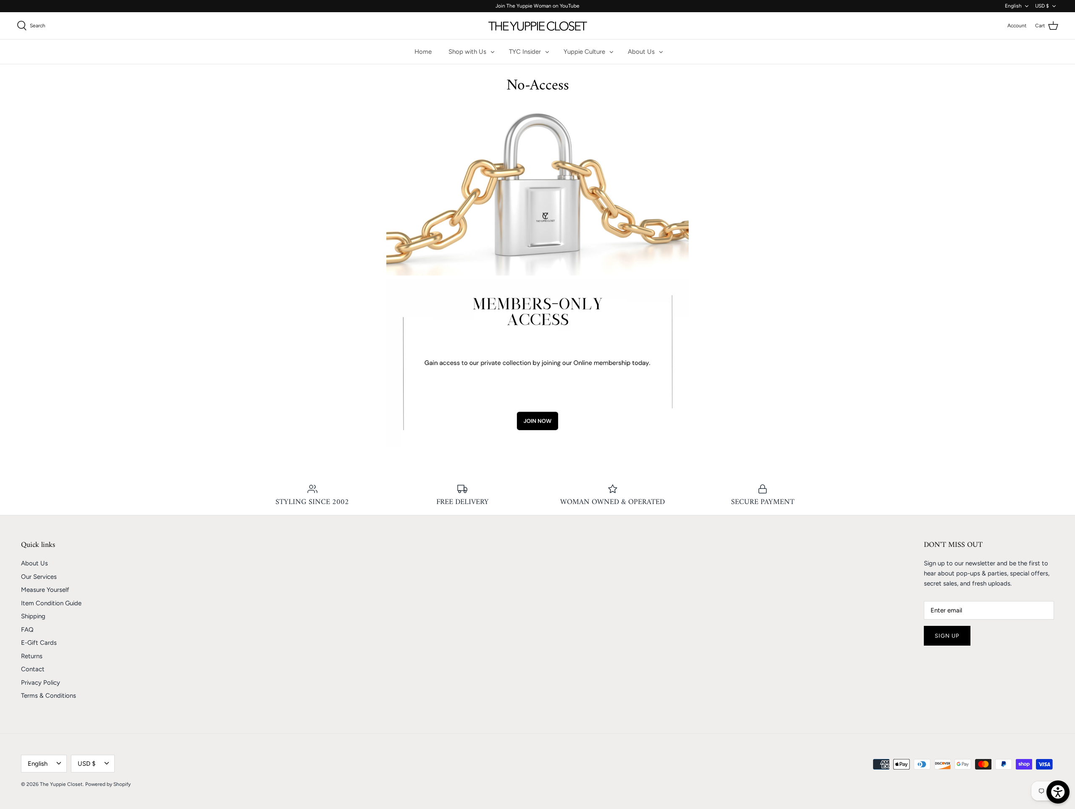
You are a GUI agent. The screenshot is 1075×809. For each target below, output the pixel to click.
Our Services (39, 576)
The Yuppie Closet (61, 784)
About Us (641, 51)
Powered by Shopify (108, 784)
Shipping (33, 616)
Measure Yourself (45, 590)
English (1013, 6)
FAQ (27, 629)
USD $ (1042, 6)
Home (423, 51)
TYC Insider (525, 51)
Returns (31, 656)
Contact (33, 669)
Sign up (947, 636)
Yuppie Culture (584, 51)
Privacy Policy (40, 682)
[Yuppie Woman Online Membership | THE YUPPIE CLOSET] (537, 445)
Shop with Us (467, 51)
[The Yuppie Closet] (537, 26)
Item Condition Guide (51, 603)
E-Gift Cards (39, 642)
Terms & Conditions (48, 695)
